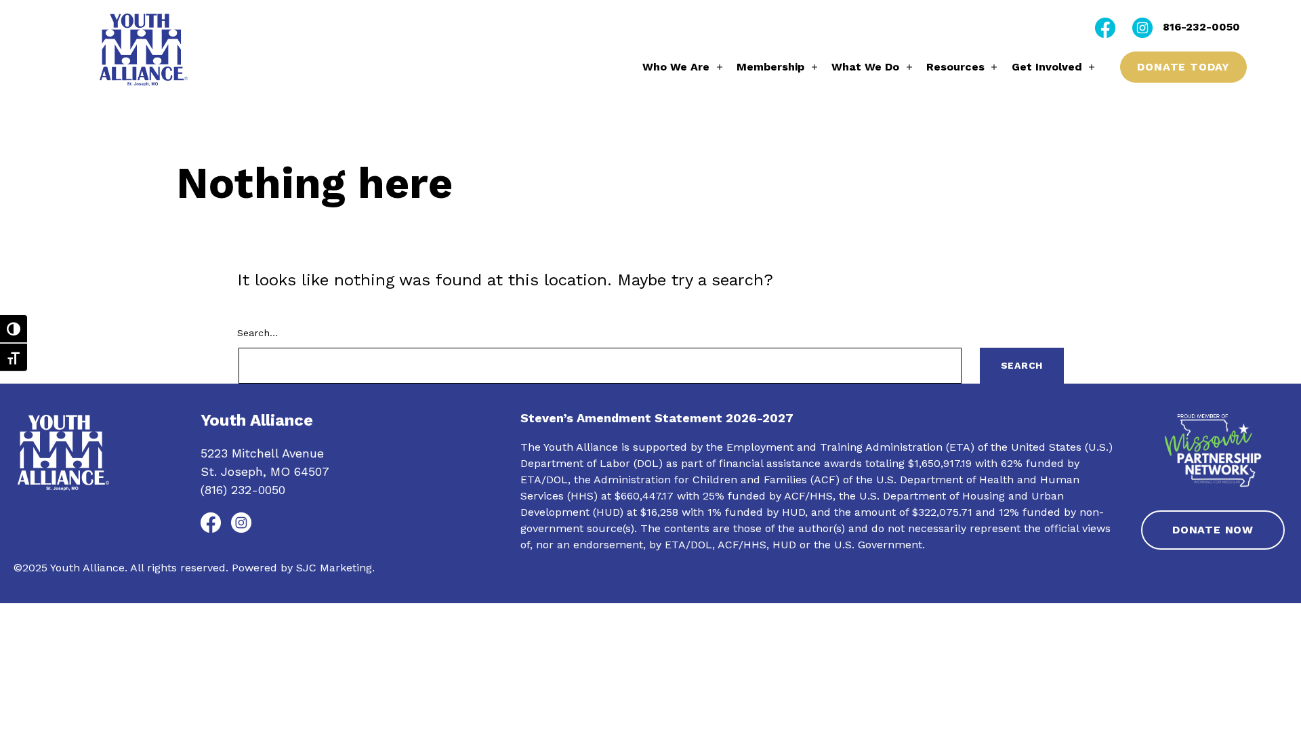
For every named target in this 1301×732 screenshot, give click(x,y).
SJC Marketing (334, 567)
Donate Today (1183, 66)
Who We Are (675, 66)
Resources (955, 66)
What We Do (865, 66)
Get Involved (1047, 66)
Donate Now (1213, 529)
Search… (257, 332)
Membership (770, 66)
